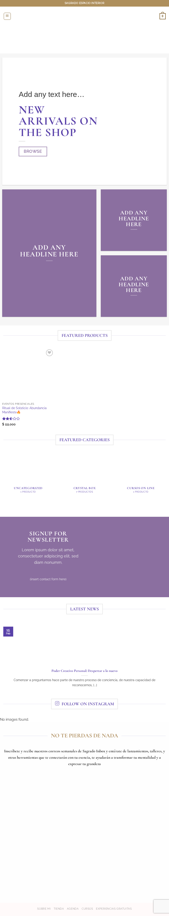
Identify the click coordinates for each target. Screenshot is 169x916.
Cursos (87, 908)
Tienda (59, 908)
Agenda (73, 908)
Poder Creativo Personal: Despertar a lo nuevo (84, 671)
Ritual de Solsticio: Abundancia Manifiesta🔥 (24, 410)
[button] (7, 16)
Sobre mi (44, 908)
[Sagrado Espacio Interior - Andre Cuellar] (84, 16)
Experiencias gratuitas (114, 908)
